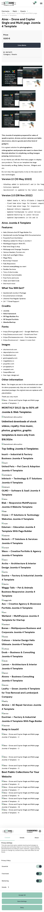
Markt (15, 11)
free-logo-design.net (11, 375)
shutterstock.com (10, 349)
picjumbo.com (8, 364)
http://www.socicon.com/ (13, 334)
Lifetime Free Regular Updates (14, 299)
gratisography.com (10, 358)
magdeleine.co (8, 361)
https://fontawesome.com (13, 337)
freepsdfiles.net (9, 372)
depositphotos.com (10, 352)
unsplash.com (8, 369)
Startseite (5, 11)
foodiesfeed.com (9, 355)
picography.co (8, 367)
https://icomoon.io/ (10, 340)
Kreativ (23, 11)
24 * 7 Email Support (11, 301)
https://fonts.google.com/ (13, 332)
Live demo (22, 45)
